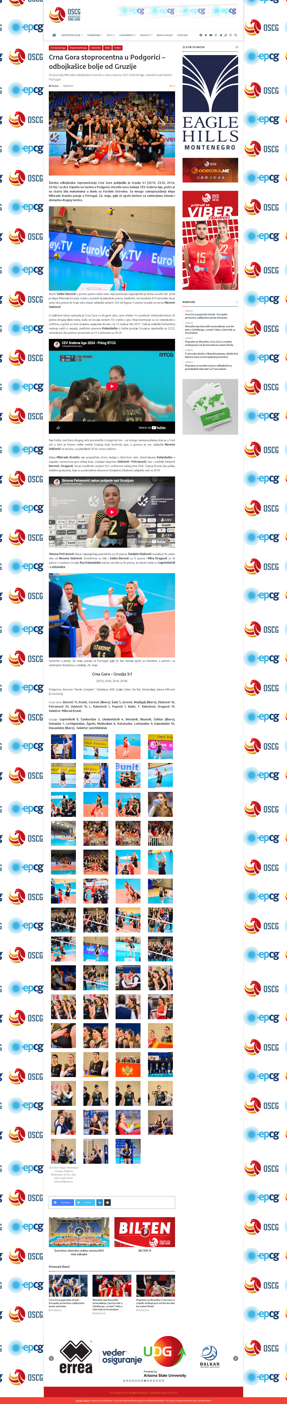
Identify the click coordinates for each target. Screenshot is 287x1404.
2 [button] (127, 1381)
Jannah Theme (82, 1400)
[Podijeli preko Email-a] (107, 1202)
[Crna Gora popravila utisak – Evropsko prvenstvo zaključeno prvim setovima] (68, 1286)
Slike (107, 47)
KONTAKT (183, 35)
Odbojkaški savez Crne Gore (163, 1392)
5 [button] (136, 1381)
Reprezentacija (78, 47)
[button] (51, 1358)
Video (117, 47)
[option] (76, 1357)
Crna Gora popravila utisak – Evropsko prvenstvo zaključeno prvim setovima (66, 1303)
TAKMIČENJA (93, 35)
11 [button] (154, 1381)
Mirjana (55, 86)
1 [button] (124, 1381)
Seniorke (96, 47)
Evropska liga (58, 47)
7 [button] (142, 1381)
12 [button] (157, 1381)
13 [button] (160, 1381)
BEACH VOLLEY (165, 35)
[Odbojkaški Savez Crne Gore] (65, 15)
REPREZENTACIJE (71, 35)
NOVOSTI (145, 35)
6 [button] (139, 1381)
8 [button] (145, 1381)
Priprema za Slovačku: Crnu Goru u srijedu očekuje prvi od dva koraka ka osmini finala (155, 1303)
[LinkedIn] (99, 1202)
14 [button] (163, 1381)
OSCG (110, 35)
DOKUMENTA (126, 35)
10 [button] (151, 1381)
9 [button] (148, 1381)
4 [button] (133, 1381)
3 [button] (130, 1381)
